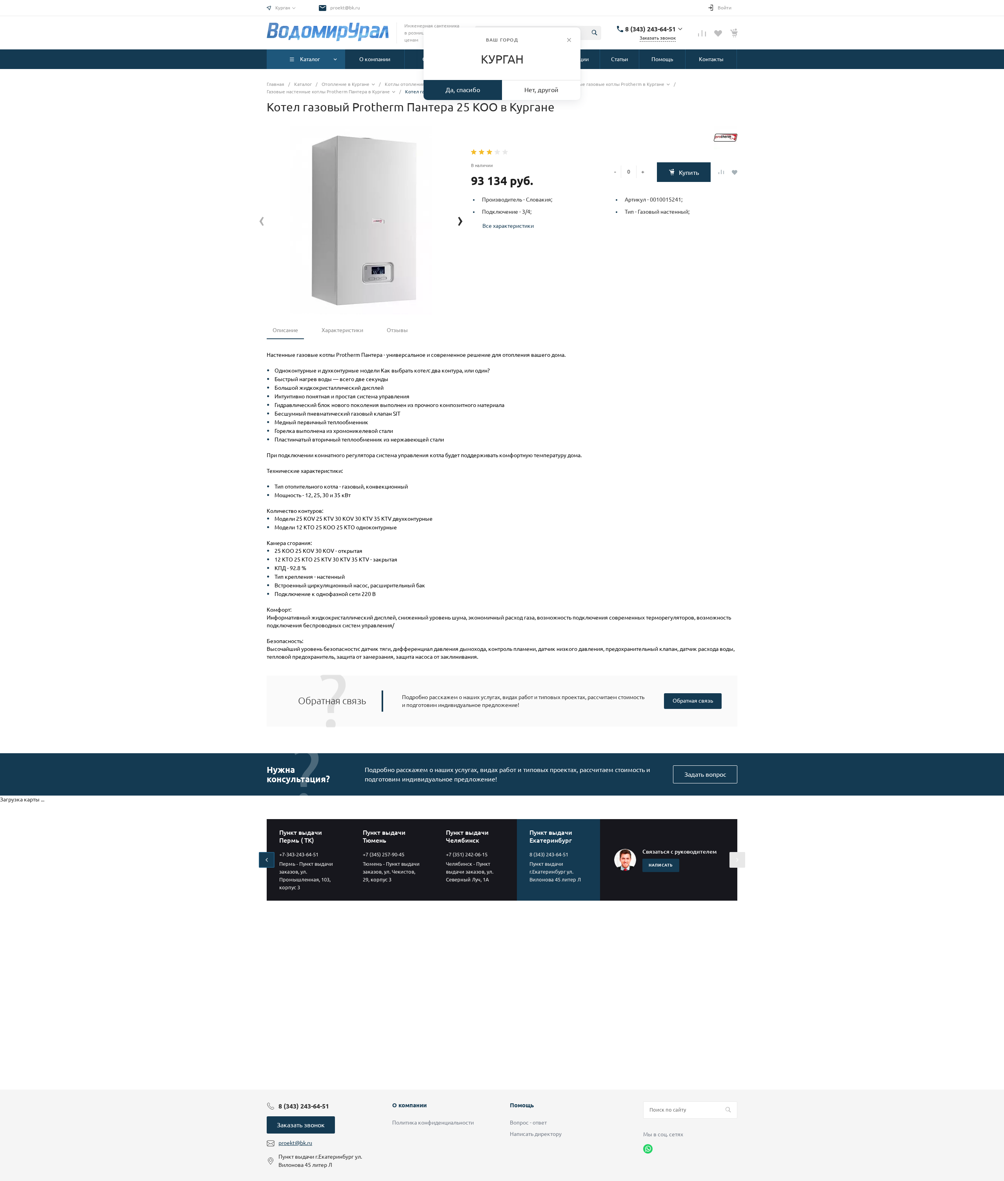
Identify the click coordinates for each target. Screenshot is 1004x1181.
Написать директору (536, 1134)
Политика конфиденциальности (433, 1122)
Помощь (522, 1105)
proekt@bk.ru (345, 7)
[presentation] (262, 220)
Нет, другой (541, 89)
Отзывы (397, 330)
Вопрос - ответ (528, 1122)
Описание (285, 330)
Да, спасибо (463, 89)
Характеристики (342, 330)
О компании (409, 1105)
